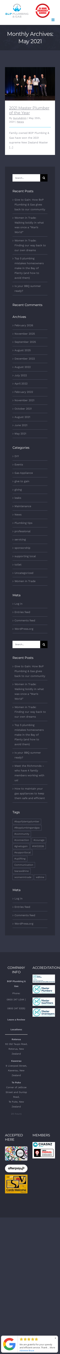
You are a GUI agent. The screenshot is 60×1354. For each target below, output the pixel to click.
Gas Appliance (23, 472)
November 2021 (24, 400)
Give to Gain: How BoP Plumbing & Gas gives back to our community (29, 204)
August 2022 (22, 367)
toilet (18, 564)
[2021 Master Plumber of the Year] (30, 84)
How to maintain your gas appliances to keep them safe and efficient (29, 793)
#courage (39, 840)
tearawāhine (21, 871)
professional (22, 531)
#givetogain (21, 846)
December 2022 (24, 358)
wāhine (40, 877)
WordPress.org (23, 628)
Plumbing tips (23, 523)
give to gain (21, 481)
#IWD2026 (38, 846)
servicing (20, 539)
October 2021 (23, 408)
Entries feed (22, 612)
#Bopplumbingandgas (27, 827)
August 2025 (22, 350)
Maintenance (22, 506)
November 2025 (24, 333)
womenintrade (22, 877)
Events (18, 464)
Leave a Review (16, 1019)
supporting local (25, 556)
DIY (16, 456)
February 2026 (23, 325)
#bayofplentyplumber (26, 821)
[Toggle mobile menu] (53, 20)
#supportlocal (22, 852)
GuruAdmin (19, 118)
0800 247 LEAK (15, 999)
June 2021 (20, 425)
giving (18, 489)
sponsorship (22, 547)
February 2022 (23, 392)
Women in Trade (25, 581)
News (20, 121)
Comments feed (24, 620)
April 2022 (21, 383)
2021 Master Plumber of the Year (30, 79)
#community (21, 834)
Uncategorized (23, 573)
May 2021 (20, 433)
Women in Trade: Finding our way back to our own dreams (30, 245)
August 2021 (22, 417)
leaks (17, 497)
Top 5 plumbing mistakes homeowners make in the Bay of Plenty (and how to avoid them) (29, 268)
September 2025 (25, 341)
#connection (21, 840)
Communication (23, 864)
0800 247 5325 (15, 1008)
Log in (18, 603)
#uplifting (20, 858)
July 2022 (20, 375)
